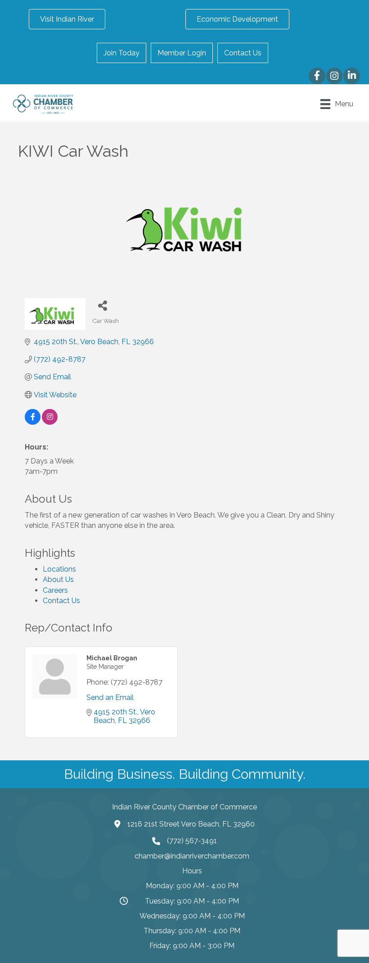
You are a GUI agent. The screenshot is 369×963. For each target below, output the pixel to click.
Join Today (122, 53)
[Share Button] (102, 305)
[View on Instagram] (50, 422)
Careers (55, 590)
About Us (58, 579)
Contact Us (242, 53)
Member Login (182, 53)
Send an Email (110, 697)
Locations (59, 569)
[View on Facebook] (32, 422)
